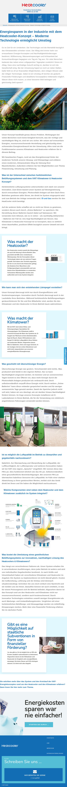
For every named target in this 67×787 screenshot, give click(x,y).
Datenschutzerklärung (55, 753)
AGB (48, 743)
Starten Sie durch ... (39, 724)
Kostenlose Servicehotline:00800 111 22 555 (32, 10)
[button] (4, 783)
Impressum (50, 748)
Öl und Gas (46, 198)
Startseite (5, 25)
